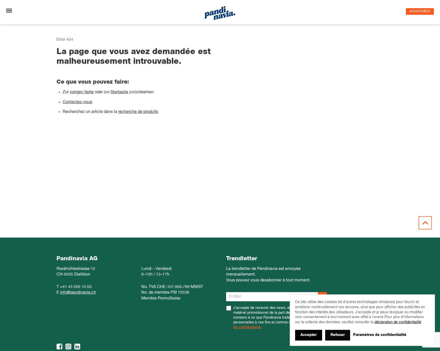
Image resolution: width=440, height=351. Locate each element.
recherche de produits (138, 112)
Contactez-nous (77, 102)
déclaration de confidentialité (398, 322)
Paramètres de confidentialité (379, 335)
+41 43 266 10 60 (76, 287)
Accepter (308, 335)
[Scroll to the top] (425, 223)
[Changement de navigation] (9, 10)
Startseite (119, 92)
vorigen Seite (82, 92)
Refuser (338, 335)
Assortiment (420, 11)
